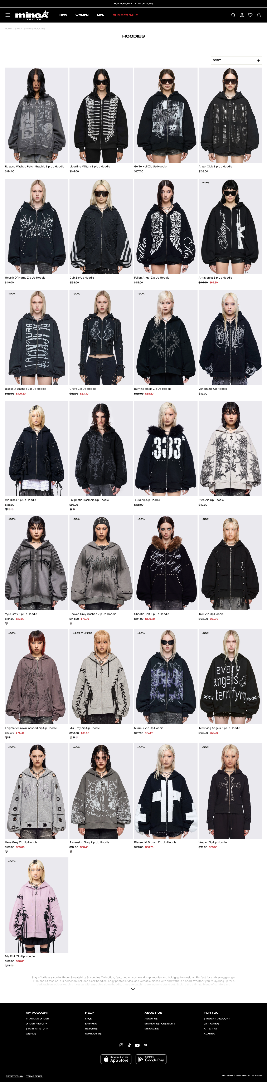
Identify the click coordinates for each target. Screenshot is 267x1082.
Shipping (91, 1024)
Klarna (209, 1034)
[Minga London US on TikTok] (129, 1045)
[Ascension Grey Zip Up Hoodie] (71, 851)
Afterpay (210, 1029)
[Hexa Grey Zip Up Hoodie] (6, 851)
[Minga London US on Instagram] (121, 1045)
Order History (36, 1024)
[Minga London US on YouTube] (137, 1045)
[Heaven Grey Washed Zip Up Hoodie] (71, 623)
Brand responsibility (160, 1024)
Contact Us (93, 1034)
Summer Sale (125, 15)
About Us (151, 1019)
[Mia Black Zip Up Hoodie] (6, 509)
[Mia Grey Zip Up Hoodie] (9, 509)
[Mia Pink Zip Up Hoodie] (12, 509)
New (63, 15)
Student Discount (217, 1019)
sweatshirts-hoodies (29, 29)
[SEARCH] (233, 15)
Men (101, 15)
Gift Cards (211, 1024)
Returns (91, 1029)
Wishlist (32, 1034)
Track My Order (37, 1019)
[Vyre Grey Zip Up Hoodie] (6, 623)
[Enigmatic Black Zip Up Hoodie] (71, 509)
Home (9, 29)
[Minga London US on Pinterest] (145, 1045)
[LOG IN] (242, 15)
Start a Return (37, 1029)
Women (82, 15)
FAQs (88, 1019)
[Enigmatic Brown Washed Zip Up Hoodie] (74, 509)
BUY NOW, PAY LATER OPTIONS (133, 4)
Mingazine (152, 1029)
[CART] (259, 15)
